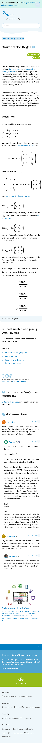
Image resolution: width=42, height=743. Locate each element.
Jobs (18, 707)
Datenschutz (6, 729)
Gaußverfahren (10, 356)
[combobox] (21, 25)
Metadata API (17, 718)
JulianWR (10, 536)
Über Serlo (6, 696)
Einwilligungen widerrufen (23, 729)
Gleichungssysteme (14, 38)
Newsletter (8, 707)
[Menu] (37, 4)
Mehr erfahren (12, 668)
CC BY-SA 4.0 (6, 381)
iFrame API (28, 718)
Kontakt (14, 696)
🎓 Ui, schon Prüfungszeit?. (20, 4)
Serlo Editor (6, 718)
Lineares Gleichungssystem (15, 352)
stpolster (10, 422)
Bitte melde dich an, (10, 402)
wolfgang (13, 556)
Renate (12, 442)
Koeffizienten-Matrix (26, 146)
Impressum (6, 737)
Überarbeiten (34, 55)
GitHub (26, 707)
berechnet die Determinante (18, 196)
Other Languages (25, 696)
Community (35, 707)
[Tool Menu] (38, 421)
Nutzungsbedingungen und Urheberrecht (17, 733)
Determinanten (15, 69)
